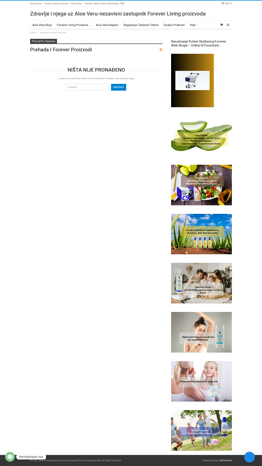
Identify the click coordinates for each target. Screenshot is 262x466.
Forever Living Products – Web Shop (63, 3)
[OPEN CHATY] (10, 457)
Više (192, 25)
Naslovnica (36, 3)
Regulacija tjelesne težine (141, 25)
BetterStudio (226, 460)
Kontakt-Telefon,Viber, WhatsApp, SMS (104, 3)
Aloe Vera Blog (42, 25)
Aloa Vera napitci (107, 25)
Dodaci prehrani (174, 25)
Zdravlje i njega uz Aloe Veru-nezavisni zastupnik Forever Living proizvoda (118, 14)
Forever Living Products (72, 25)
